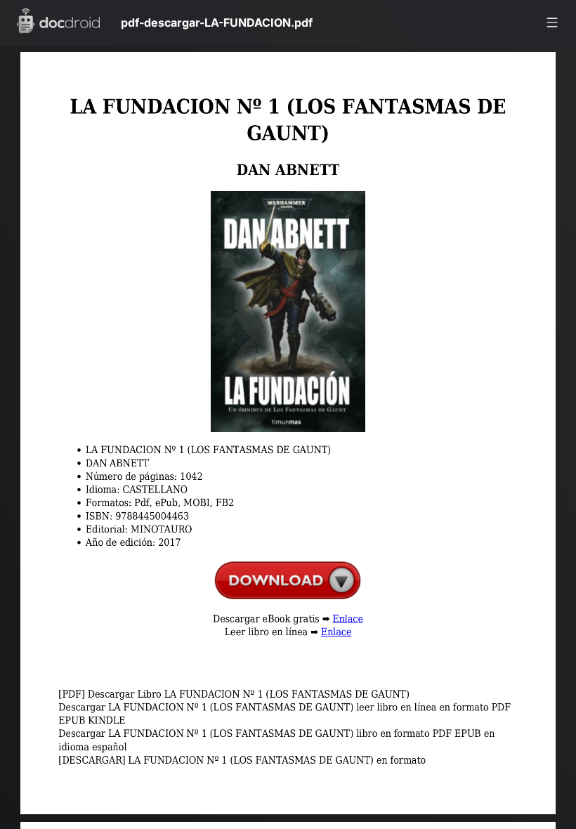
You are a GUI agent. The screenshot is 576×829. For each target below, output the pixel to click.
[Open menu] (552, 22)
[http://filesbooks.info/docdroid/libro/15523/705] (294, 589)
